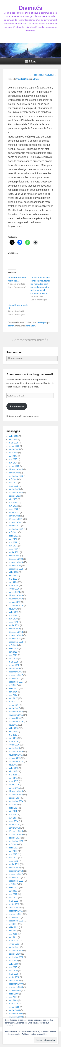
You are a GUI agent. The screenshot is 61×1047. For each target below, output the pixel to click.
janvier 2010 (14, 980)
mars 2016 (13, 741)
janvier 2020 (14, 592)
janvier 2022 (14, 516)
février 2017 (14, 705)
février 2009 (14, 1007)
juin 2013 (13, 851)
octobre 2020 (14, 565)
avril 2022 (13, 506)
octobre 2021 (14, 526)
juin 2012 (13, 891)
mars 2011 (13, 940)
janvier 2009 (14, 1010)
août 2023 (13, 479)
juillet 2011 (13, 927)
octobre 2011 (14, 917)
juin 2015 (13, 771)
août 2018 (13, 645)
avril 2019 (13, 619)
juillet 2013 (13, 848)
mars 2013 (13, 861)
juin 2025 (13, 456)
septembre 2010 (16, 957)
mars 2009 (13, 1004)
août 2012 (13, 884)
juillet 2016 (13, 728)
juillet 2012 (13, 887)
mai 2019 (13, 615)
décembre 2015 (16, 751)
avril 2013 (13, 857)
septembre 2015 (16, 761)
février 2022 (14, 512)
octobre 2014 (14, 798)
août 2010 (13, 960)
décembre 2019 (16, 595)
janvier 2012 (14, 907)
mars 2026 (13, 443)
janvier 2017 (14, 708)
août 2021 (13, 532)
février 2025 (14, 466)
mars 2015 (13, 781)
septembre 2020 (16, 569)
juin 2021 (13, 539)
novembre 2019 (16, 599)
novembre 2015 (16, 755)
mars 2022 (13, 509)
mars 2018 (13, 662)
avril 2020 (13, 582)
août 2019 (13, 609)
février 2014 (14, 824)
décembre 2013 (16, 831)
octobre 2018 (14, 638)
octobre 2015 (14, 758)
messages (42, 322)
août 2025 (13, 453)
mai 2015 (13, 775)
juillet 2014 (13, 808)
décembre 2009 (16, 984)
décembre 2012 (16, 871)
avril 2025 (13, 463)
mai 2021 (13, 542)
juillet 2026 (13, 436)
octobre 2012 (14, 877)
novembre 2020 (16, 562)
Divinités (30, 8)
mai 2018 (13, 655)
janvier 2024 (14, 473)
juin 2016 (13, 731)
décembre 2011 (16, 911)
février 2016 (14, 745)
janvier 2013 (14, 867)
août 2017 (13, 685)
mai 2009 (13, 997)
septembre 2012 (16, 881)
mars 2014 (13, 821)
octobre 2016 (14, 718)
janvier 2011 (14, 947)
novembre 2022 (16, 492)
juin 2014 (13, 811)
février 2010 (14, 977)
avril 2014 (13, 818)
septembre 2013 (16, 841)
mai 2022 (13, 502)
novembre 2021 (16, 522)
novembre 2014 (16, 794)
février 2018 (14, 665)
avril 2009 (13, 1000)
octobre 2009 (14, 990)
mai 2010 (13, 967)
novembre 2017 (16, 675)
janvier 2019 (14, 629)
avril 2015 (13, 778)
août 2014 (13, 804)
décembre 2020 (16, 559)
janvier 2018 (14, 668)
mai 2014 (13, 814)
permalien (30, 326)
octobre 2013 (14, 838)
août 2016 (13, 725)
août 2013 (13, 844)
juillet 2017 (13, 688)
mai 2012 (13, 894)
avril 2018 (13, 658)
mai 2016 (13, 735)
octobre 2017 (14, 678)
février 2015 (14, 784)
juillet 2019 (13, 612)
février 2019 (14, 625)
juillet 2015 (13, 768)
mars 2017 (13, 702)
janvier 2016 (14, 748)
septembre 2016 (16, 721)
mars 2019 (13, 622)
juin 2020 (13, 575)
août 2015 (13, 765)
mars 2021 (13, 549)
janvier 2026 (14, 449)
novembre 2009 (16, 987)
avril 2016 (13, 738)
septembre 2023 (16, 476)
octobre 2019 (14, 602)
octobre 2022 (14, 496)
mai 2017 (13, 695)
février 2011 (14, 944)
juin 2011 (13, 931)
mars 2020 (13, 585)
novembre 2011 (16, 914)
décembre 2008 (16, 1013)
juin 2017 (13, 692)
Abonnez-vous (17, 406)
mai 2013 (13, 854)
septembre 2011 (16, 921)
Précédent (36, 74)
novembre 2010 (16, 950)
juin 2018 (13, 652)
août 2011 (13, 924)
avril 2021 (13, 546)
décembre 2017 (16, 672)
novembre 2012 (16, 874)
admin (11, 326)
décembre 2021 (16, 519)
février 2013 (14, 864)
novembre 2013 (16, 834)
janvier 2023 (14, 489)
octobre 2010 (14, 954)
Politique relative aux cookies (34, 1034)
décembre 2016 (16, 711)
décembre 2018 (16, 632)
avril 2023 (13, 482)
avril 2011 (13, 937)
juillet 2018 (13, 648)
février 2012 (14, 904)
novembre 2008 (16, 1017)
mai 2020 (13, 579)
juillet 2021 (13, 536)
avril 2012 (13, 897)
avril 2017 (13, 698)
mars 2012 (13, 901)
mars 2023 (13, 486)
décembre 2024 (16, 469)
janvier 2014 (14, 828)
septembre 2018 (16, 642)
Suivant (50, 74)
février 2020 (14, 589)
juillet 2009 (13, 994)
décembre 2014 (16, 791)
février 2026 (14, 446)
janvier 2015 (14, 788)
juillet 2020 (13, 572)
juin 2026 (13, 439)
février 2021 (14, 552)
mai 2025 (13, 459)
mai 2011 (13, 934)
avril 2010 (13, 970)
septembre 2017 (16, 682)
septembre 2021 (16, 529)
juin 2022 (13, 499)
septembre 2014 (16, 801)
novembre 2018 (16, 635)
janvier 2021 (14, 555)
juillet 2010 (13, 964)
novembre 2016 (16, 715)
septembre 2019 (16, 605)
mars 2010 (13, 974)
